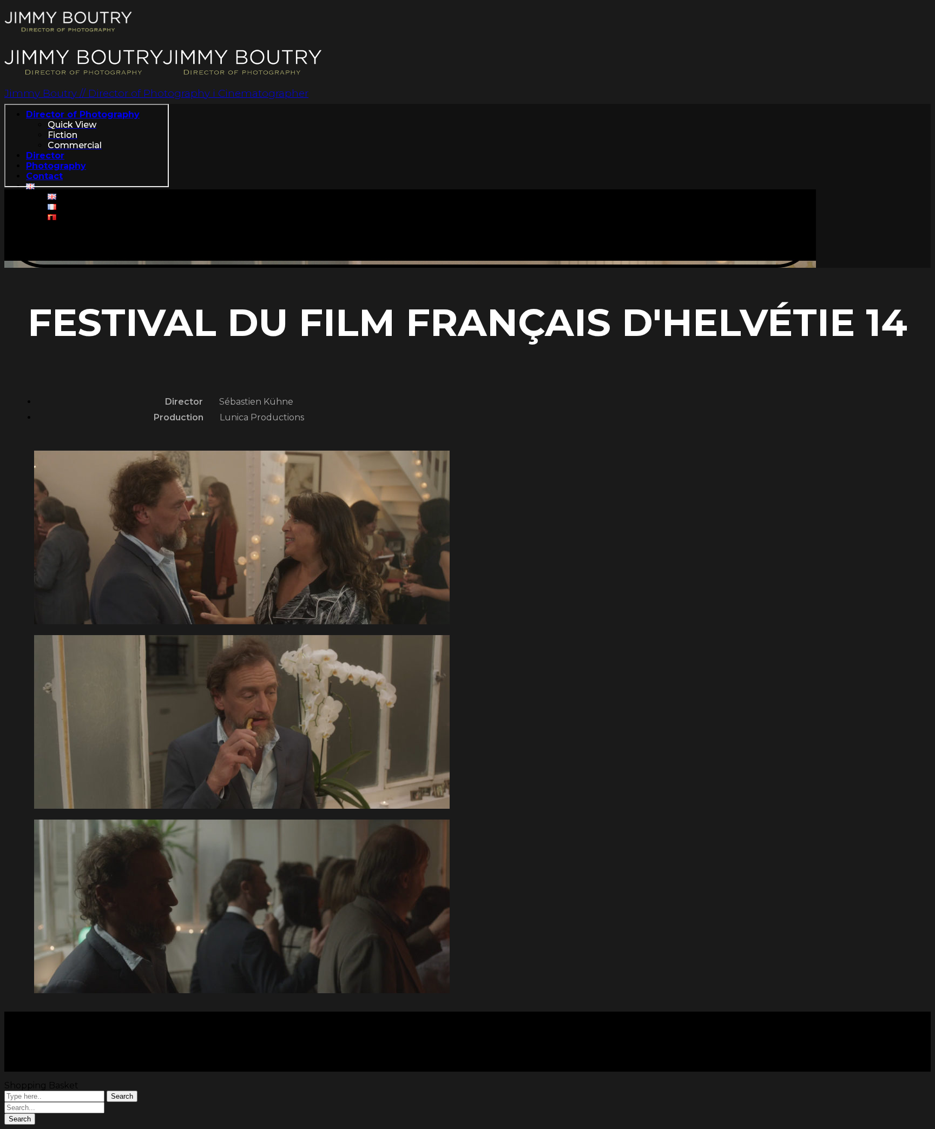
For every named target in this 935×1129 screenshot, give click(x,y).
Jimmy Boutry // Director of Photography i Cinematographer (156, 93)
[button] (410, 228)
